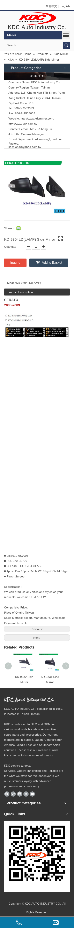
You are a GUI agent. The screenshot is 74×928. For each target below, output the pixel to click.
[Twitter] (26, 794)
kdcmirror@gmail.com (49, 139)
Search (66, 45)
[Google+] (13, 794)
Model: (11, 282)
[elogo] (37, 21)
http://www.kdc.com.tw (22, 123)
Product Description (20, 292)
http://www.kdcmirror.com (37, 118)
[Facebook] (6, 794)
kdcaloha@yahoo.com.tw (24, 146)
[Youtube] (32, 794)
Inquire (15, 262)
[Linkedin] (19, 794)
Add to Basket (52, 262)
